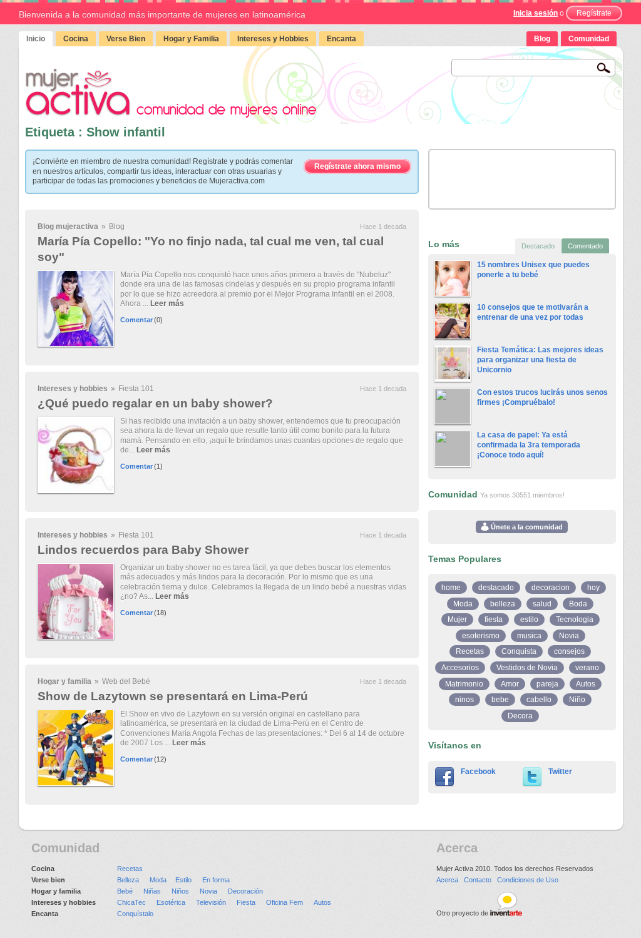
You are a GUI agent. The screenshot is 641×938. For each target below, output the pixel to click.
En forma (216, 880)
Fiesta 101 (136, 388)
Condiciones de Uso (527, 880)
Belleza (128, 880)
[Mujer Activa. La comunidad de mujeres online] (171, 93)
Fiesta (246, 902)
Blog (542, 38)
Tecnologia (574, 619)
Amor (510, 684)
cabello (538, 699)
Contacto (477, 880)
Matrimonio (464, 684)
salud (542, 603)
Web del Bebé (126, 681)
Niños (180, 891)
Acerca (447, 880)
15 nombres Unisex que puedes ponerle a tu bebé (533, 269)
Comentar (136, 320)
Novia (569, 635)
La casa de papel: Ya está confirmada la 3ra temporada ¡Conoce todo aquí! (528, 445)
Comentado (585, 246)
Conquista (518, 651)
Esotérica (170, 902)
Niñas (152, 891)
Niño (577, 699)
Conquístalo (135, 913)
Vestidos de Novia (527, 667)
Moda (463, 603)
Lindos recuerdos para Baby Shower (143, 549)
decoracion (550, 587)
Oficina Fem (284, 902)
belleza (502, 603)
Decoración (245, 891)
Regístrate (594, 13)
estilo (529, 619)
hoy (593, 587)
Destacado (538, 246)
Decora (520, 715)
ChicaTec (131, 902)
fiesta (494, 619)
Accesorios (460, 667)
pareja (547, 684)
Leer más (167, 303)
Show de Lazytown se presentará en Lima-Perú (173, 696)
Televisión (211, 902)
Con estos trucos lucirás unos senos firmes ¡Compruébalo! (542, 397)
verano (587, 667)
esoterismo (481, 635)
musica (529, 635)
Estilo (183, 880)
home (451, 587)
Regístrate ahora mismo (357, 166)
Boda (578, 603)
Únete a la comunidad (526, 527)
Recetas (470, 651)
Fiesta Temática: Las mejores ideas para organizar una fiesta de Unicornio (540, 359)
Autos (585, 684)
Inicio (35, 38)
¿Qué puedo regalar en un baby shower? (155, 403)
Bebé (125, 891)
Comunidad (588, 38)
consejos (569, 651)
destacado (496, 587)
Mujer (457, 619)
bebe (500, 699)
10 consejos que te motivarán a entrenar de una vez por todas (532, 312)
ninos (464, 699)
